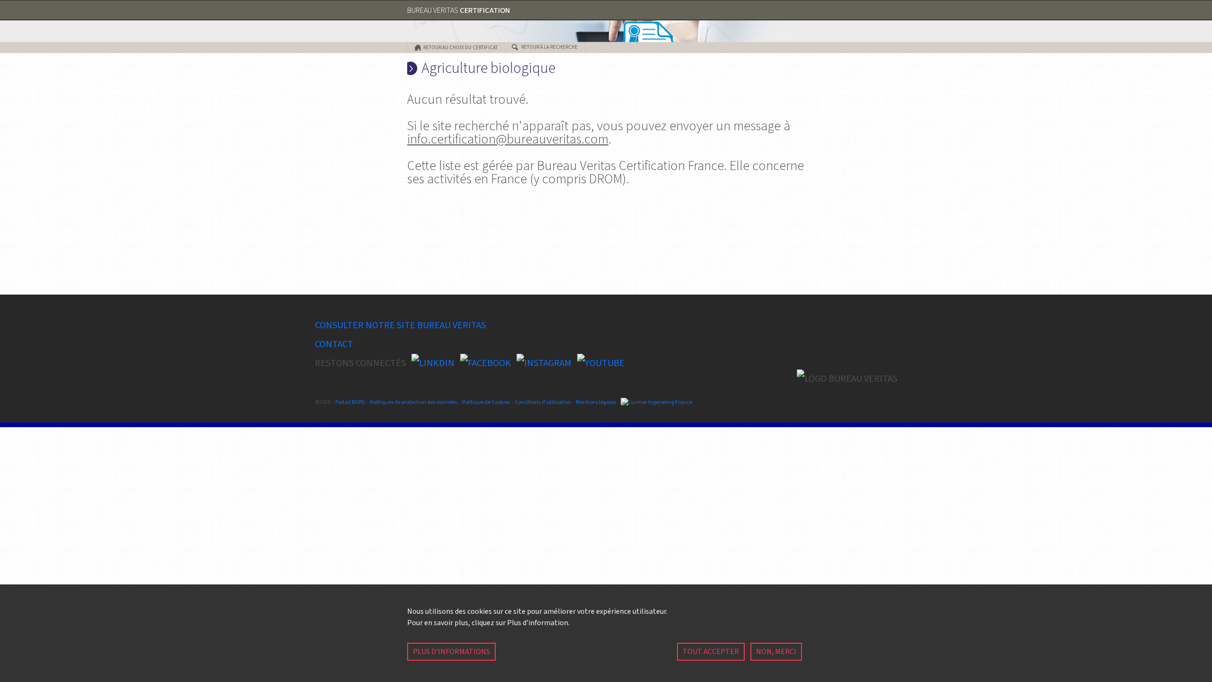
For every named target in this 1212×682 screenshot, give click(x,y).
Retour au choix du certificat (460, 47)
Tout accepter (711, 651)
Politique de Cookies (486, 402)
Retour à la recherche (549, 47)
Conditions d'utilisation (543, 402)
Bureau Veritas (458, 10)
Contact (334, 344)
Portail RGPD (350, 402)
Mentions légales (596, 402)
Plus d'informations (451, 651)
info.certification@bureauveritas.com (507, 139)
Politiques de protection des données (413, 402)
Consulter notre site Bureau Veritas (400, 325)
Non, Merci (776, 651)
